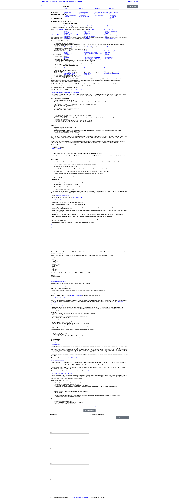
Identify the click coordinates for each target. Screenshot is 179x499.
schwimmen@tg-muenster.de (75, 295)
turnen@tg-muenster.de (73, 357)
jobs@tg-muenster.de (59, 29)
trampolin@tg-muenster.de (57, 342)
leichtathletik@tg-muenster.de (62, 195)
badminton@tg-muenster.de (82, 219)
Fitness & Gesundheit (70, 65)
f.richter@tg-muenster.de (78, 89)
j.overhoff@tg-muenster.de (57, 278)
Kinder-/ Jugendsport (71, 44)
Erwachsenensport (70, 23)
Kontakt (66, 78)
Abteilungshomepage (77, 197)
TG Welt (66, 6)
